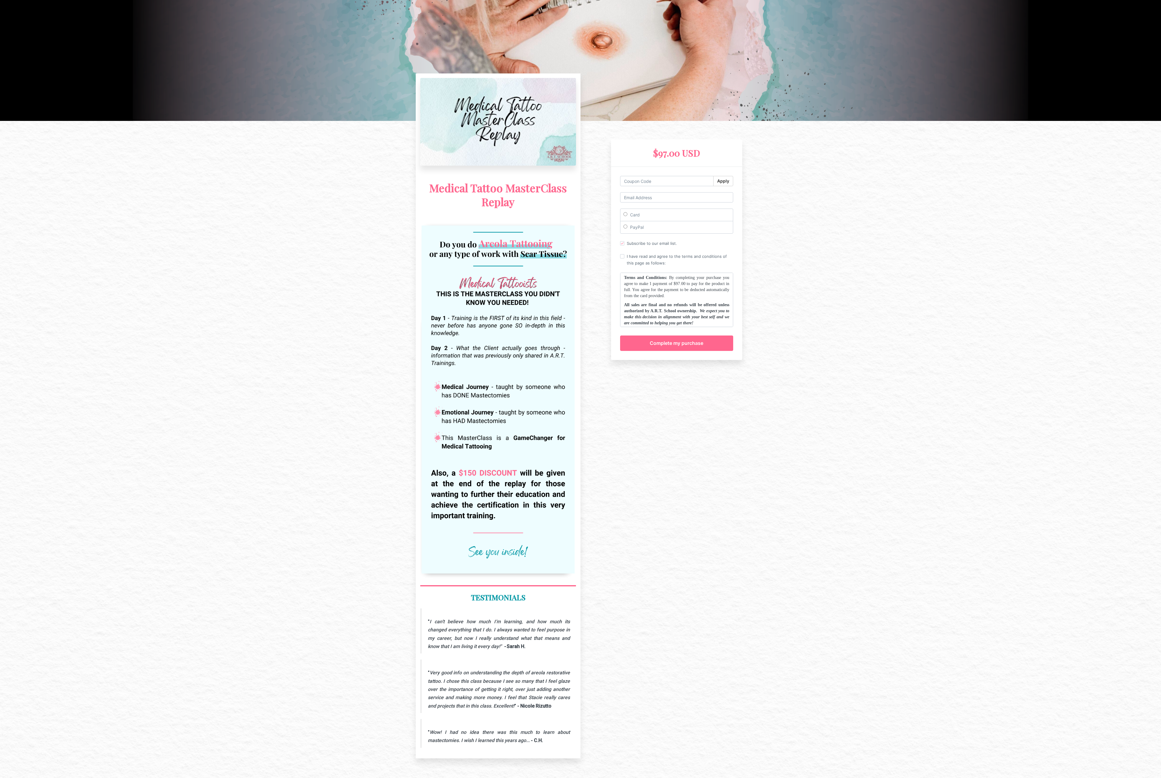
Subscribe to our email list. (652, 243)
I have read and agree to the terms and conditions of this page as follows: (677, 259)
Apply (723, 180)
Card (634, 214)
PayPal (636, 227)
